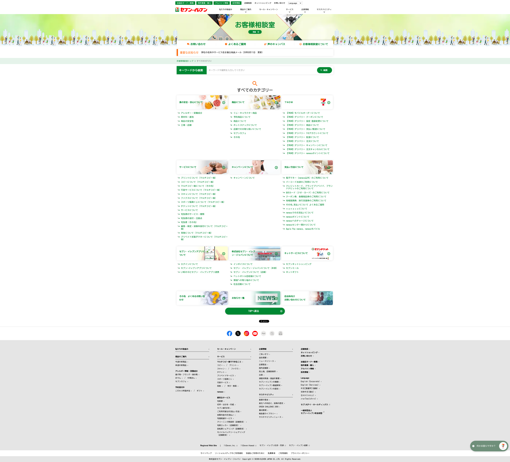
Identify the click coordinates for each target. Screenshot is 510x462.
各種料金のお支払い (225, 415)
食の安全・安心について (191, 102)
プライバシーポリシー (300, 453)
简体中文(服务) (307, 392)
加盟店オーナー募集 (185, 3)
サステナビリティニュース (270, 417)
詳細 (254, 32)
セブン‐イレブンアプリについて (192, 253)
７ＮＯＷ (288, 102)
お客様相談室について (315, 44)
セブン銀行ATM (223, 408)
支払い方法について (293, 167)
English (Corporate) (310, 381)
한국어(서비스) (307, 395)
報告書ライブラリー (267, 414)
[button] (503, 446)
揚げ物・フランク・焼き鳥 (186, 374)
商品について (238, 102)
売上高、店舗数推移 (267, 371)
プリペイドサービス (225, 376)
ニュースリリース (266, 361)
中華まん (191, 378)
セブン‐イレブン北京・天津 (272, 445)
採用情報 (236, 3)
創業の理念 (263, 400)
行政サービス (222, 382)
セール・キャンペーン (268, 9)
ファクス (235, 369)
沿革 (261, 375)
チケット (221, 372)
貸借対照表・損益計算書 (269, 378)
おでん (178, 378)
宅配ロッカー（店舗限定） (228, 425)
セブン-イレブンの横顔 (269, 382)
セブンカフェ (180, 381)
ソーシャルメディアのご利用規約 (229, 453)
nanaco (220, 392)
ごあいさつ (263, 354)
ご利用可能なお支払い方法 (228, 411)
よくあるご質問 (237, 44)
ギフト (199, 391)
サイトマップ (206, 453)
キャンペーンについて (242, 167)
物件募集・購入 (204, 3)
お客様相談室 (255, 24)
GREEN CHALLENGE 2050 (268, 407)
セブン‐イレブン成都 (298, 445)
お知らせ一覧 (238, 298)
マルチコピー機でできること (229, 362)
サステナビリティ (324, 9)
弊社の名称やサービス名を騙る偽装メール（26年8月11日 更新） (232, 52)
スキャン (221, 369)
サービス (289, 9)
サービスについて (187, 167)
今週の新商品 (180, 362)
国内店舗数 (263, 368)
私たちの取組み (225, 9)
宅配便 (220, 401)
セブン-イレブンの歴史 (269, 389)
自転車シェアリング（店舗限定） (231, 429)
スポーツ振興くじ (224, 379)
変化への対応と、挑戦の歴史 (271, 403)
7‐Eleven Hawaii (247, 445)
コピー (220, 365)
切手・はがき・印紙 (225, 405)
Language (293, 3)
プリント (233, 365)
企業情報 (305, 9)
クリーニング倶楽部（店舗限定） (231, 422)
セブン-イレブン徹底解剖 (269, 385)
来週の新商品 (180, 365)
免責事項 (271, 453)
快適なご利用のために (255, 453)
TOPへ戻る (253, 311)
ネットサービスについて (296, 253)
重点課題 (262, 410)
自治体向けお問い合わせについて (295, 298)
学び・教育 (232, 386)
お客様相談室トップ (185, 61)
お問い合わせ (279, 3)
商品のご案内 (245, 9)
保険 (219, 386)
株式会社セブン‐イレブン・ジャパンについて (243, 253)
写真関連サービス (224, 418)
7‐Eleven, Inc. (229, 445)
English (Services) (310, 385)
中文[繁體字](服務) (309, 388)
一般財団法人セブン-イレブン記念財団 (311, 411)
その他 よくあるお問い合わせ (192, 298)
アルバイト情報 (221, 3)
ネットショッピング (262, 3)
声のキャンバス (276, 44)
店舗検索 (248, 3)
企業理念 (262, 365)
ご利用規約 (283, 453)
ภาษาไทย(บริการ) (308, 399)
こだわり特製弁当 (182, 391)
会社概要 (262, 358)
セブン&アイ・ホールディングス (314, 405)
